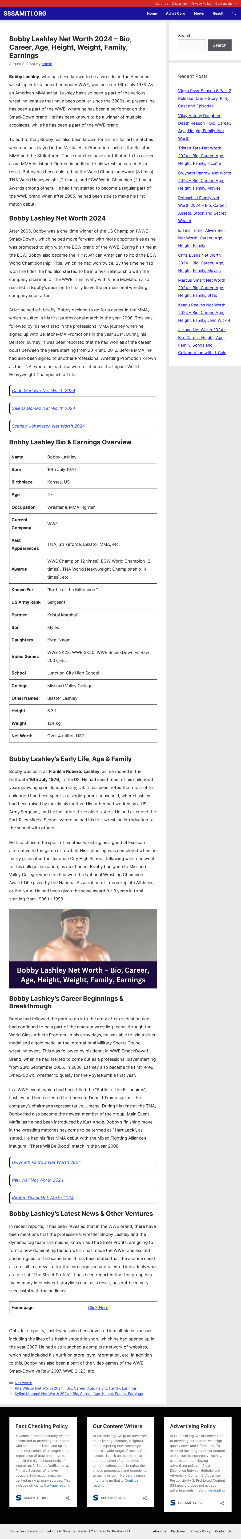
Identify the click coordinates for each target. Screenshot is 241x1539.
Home (152, 13)
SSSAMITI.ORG (25, 13)
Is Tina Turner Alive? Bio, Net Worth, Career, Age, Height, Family (201, 238)
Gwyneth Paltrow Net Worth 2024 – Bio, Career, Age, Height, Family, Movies (204, 181)
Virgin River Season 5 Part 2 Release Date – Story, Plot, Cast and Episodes (204, 98)
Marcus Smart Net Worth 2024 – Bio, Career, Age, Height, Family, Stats (201, 288)
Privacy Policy (201, 3)
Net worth (23, 1383)
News (199, 13)
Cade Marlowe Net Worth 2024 (43, 390)
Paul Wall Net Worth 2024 (38, 1180)
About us (161, 3)
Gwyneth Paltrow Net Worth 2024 (46, 1162)
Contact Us (223, 3)
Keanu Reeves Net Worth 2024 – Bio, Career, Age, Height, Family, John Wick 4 (204, 313)
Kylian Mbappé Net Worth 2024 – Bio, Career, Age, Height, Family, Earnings (79, 1393)
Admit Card (175, 13)
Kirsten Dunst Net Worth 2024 (43, 1197)
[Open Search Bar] (234, 13)
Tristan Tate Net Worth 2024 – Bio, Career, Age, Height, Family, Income (201, 156)
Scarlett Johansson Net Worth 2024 (48, 426)
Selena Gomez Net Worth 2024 (43, 408)
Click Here (98, 1307)
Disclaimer (179, 3)
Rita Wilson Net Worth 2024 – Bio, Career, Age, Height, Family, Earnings (76, 1388)
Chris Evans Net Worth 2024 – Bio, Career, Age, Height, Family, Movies (201, 263)
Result (218, 13)
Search (184, 35)
